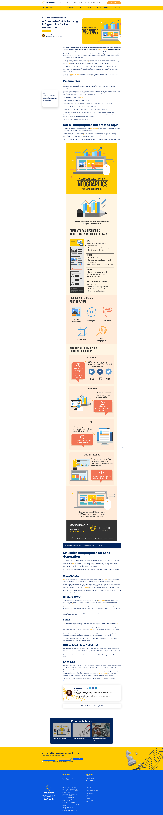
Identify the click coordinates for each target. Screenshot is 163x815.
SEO (85, 2)
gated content (103, 673)
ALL (43, 7)
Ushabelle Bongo (50, 34)
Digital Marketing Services (65, 2)
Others (116, 7)
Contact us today (102, 49)
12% (68, 63)
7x (92, 75)
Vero (91, 629)
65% (64, 579)
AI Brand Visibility (78, 2)
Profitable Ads (91, 2)
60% (73, 563)
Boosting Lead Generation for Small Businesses (87, 545)
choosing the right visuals (85, 134)
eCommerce (99, 7)
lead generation (81, 54)
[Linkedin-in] (47, 799)
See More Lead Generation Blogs (55, 17)
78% (64, 623)
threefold (86, 587)
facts (81, 97)
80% (73, 603)
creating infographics (74, 74)
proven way (101, 600)
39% (106, 579)
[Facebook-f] (45, 799)
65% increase (94, 128)
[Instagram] (52, 799)
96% (64, 85)
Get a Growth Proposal (114, 2)
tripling (90, 61)
